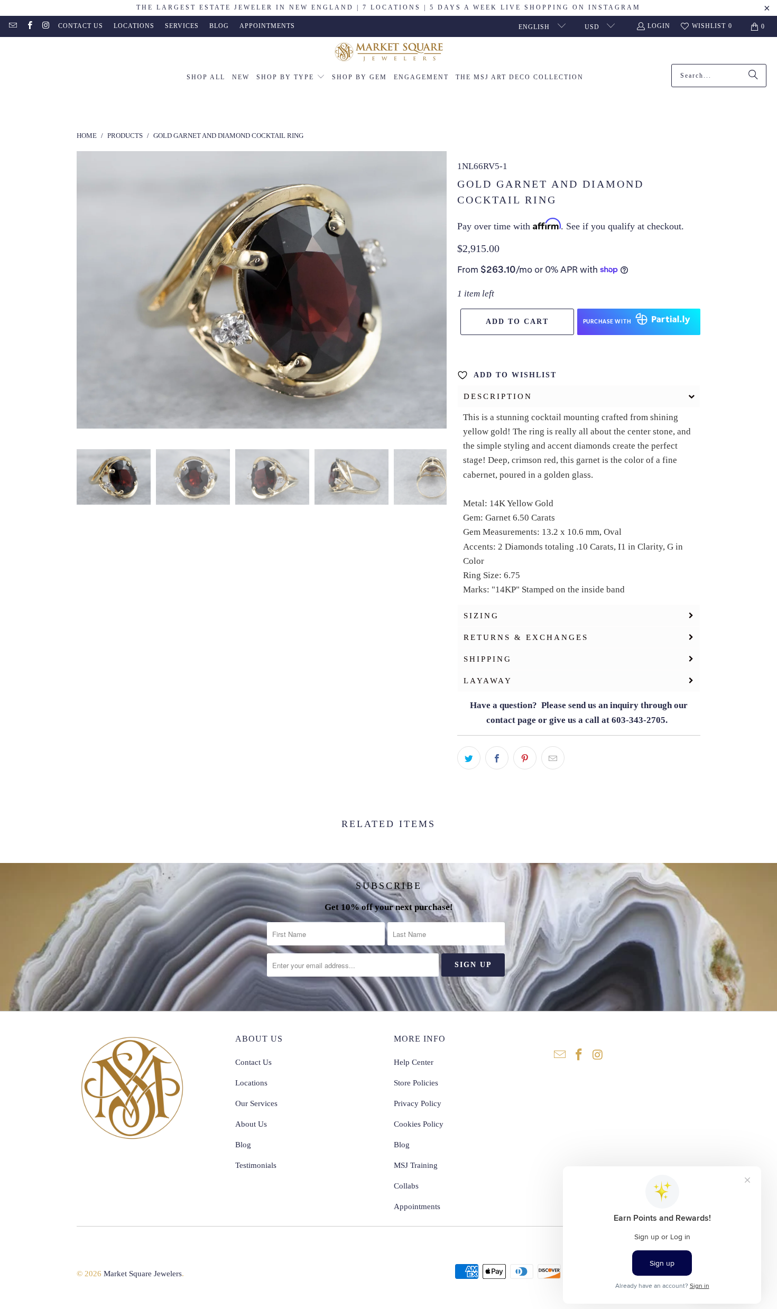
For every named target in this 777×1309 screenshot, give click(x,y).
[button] (290, 77)
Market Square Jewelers (143, 1273)
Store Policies (416, 1083)
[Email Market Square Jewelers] (12, 26)
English (535, 27)
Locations (134, 26)
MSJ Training (416, 1165)
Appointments (267, 26)
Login (659, 26)
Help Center (413, 1062)
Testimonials (255, 1165)
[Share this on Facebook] (496, 757)
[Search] (753, 75)
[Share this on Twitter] (468, 757)
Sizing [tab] (481, 615)
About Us (251, 1124)
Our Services (256, 1103)
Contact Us (80, 26)
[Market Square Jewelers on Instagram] (45, 26)
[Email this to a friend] (553, 757)
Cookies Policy (418, 1124)
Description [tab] (498, 396)
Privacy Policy (417, 1103)
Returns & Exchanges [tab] (526, 637)
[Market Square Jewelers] (389, 53)
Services (182, 26)
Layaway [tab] (488, 680)
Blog (219, 26)
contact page (511, 720)
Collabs (406, 1186)
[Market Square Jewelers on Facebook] (28, 26)
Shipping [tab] (488, 659)
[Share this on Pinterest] (524, 757)
